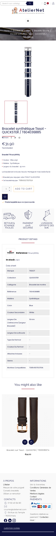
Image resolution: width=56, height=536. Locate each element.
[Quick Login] (53, 3)
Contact (33, 497)
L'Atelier (6, 485)
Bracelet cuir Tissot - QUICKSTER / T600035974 (28, 450)
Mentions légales (37, 494)
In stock (10, 260)
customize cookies (12, 528)
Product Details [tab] (28, 239)
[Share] (11, 138)
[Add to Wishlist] (5, 197)
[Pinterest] (19, 138)
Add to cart (23, 189)
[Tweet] (15, 138)
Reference (21, 253)
